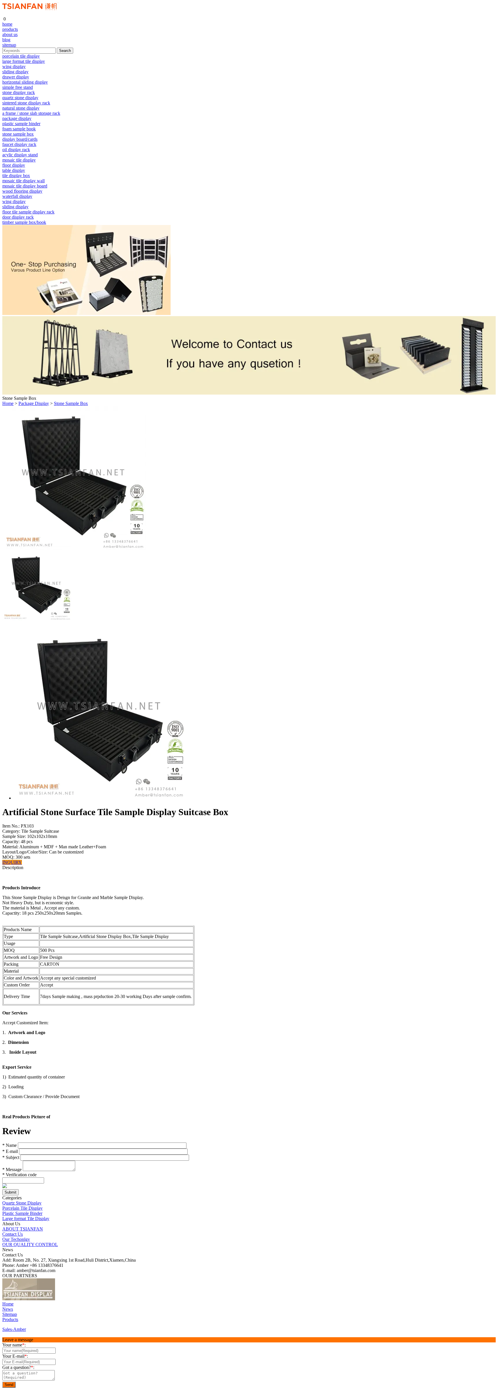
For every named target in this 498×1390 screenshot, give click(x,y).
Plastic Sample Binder (22, 1213)
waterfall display (17, 196)
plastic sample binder (21, 123)
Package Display (33, 403)
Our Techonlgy (16, 1239)
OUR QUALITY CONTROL (30, 1244)
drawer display (15, 76)
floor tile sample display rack (28, 211)
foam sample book (19, 128)
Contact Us (12, 1234)
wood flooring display (22, 191)
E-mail (10, 1151)
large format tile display (23, 61)
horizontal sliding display (25, 82)
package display (16, 118)
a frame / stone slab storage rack (31, 113)
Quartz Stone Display (22, 1202)
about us (10, 34)
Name (9, 1145)
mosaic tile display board (24, 185)
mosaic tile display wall (23, 180)
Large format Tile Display (25, 1218)
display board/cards (19, 139)
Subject (10, 1157)
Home (8, 403)
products (10, 29)
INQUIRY (12, 862)
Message (12, 1169)
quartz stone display (20, 97)
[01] (28, 1298)
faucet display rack (19, 144)
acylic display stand (20, 154)
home (7, 24)
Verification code (19, 1174)
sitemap (9, 44)
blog (6, 39)
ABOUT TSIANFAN (22, 1228)
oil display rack (16, 149)
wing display (14, 66)
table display (13, 170)
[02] (60, 1298)
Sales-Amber (14, 1329)
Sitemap (9, 1314)
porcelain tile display (21, 56)
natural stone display (20, 108)
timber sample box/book (24, 222)
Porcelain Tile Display (22, 1208)
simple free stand (17, 87)
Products (10, 1319)
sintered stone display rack (26, 102)
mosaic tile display (19, 159)
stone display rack (18, 92)
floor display (13, 165)
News (7, 1309)
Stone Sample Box (71, 403)
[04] (80, 1298)
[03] (70, 1298)
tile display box (16, 175)
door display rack (18, 217)
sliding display (15, 71)
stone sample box (18, 134)
